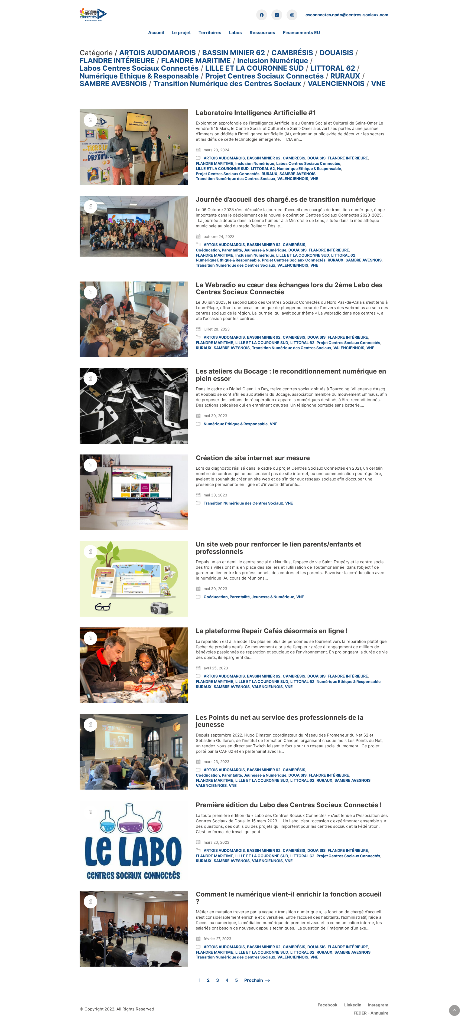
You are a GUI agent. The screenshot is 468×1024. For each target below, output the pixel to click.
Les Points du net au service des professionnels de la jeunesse (279, 721)
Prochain (254, 980)
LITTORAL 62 (332, 68)
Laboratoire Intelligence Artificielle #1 (256, 112)
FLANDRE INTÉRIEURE (117, 61)
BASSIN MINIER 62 (233, 53)
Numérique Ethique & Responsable (139, 76)
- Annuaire (378, 1013)
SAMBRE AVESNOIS (113, 84)
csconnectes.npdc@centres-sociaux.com (347, 14)
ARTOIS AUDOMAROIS (157, 53)
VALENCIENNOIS (336, 84)
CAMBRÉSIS (292, 53)
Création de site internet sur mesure (253, 458)
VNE (378, 84)
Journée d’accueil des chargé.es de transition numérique (286, 199)
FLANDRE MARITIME (196, 61)
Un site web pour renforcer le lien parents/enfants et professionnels (278, 548)
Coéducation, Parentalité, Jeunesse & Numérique (241, 250)
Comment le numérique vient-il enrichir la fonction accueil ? (289, 898)
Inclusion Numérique (272, 61)
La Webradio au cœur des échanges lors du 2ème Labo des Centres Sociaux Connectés (289, 289)
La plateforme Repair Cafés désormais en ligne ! (272, 630)
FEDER (360, 1013)
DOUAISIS (336, 53)
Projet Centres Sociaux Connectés (264, 76)
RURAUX (345, 76)
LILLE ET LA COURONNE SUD (254, 68)
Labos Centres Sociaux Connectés (139, 68)
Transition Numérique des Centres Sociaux (227, 84)
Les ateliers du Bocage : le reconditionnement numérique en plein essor (291, 375)
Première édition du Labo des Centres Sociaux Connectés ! (289, 805)
